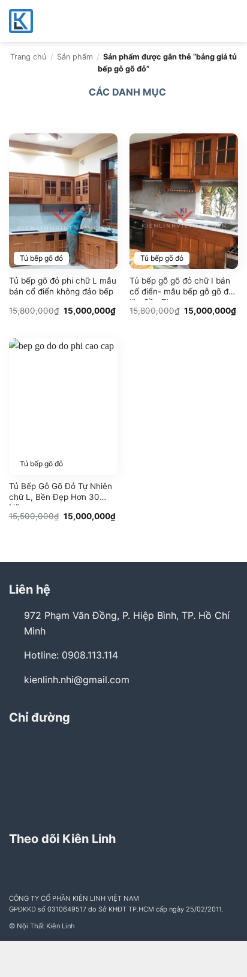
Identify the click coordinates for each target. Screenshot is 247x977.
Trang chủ (28, 56)
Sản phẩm (75, 56)
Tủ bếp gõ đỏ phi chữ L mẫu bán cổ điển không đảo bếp (62, 286)
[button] (231, 20)
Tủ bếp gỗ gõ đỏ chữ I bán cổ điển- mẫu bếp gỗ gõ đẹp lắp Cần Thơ (183, 288)
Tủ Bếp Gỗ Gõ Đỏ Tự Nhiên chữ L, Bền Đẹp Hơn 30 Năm (60, 493)
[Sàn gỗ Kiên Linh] (69, 21)
